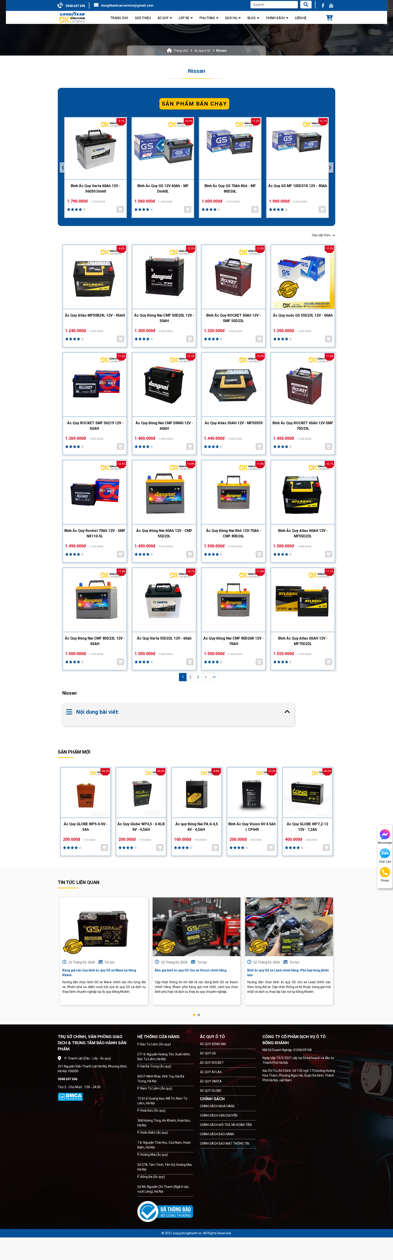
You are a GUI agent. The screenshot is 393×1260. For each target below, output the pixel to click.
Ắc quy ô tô (202, 50)
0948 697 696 (75, 6)
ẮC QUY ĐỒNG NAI (213, 1044)
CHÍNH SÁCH (212, 1098)
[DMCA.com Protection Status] (70, 1097)
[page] (323, 5)
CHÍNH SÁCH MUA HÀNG (217, 1106)
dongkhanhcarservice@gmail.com (127, 5)
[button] (194, 1015)
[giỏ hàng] (329, 18)
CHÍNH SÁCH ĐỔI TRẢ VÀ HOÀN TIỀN (226, 1125)
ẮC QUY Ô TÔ (212, 1036)
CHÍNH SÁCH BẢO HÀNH (217, 1134)
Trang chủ (181, 50)
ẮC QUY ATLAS (211, 1072)
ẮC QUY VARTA (211, 1081)
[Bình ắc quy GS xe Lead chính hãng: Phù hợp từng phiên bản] (289, 926)
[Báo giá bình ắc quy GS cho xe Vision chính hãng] (197, 926)
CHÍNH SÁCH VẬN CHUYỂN (218, 1115)
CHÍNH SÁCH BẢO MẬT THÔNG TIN (224, 1143)
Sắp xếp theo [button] (321, 235)
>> (214, 677)
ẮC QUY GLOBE (211, 1090)
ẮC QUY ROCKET (212, 1062)
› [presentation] (330, 167)
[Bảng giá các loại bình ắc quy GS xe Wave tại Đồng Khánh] (104, 926)
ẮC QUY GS (208, 1053)
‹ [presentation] (63, 167)
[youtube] (331, 5)
